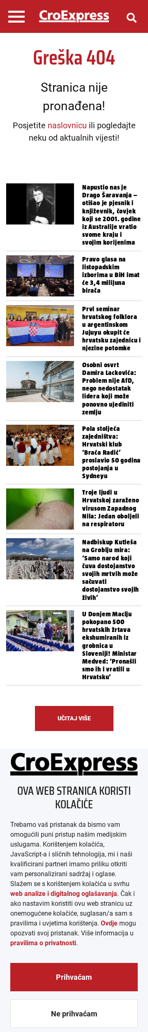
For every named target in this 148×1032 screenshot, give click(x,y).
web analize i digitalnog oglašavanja (63, 894)
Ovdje (109, 923)
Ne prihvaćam (74, 1013)
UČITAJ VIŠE (74, 718)
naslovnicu (67, 125)
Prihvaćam (74, 977)
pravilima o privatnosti (43, 943)
